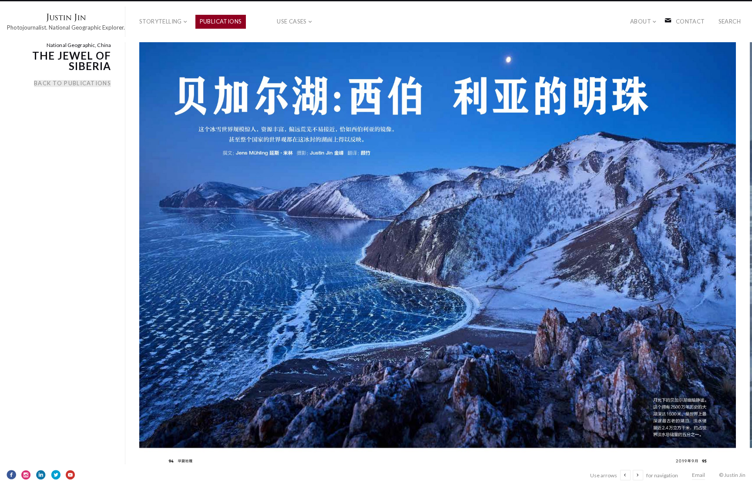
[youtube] (70, 474)
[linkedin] (41, 474)
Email (698, 475)
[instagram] (26, 474)
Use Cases (292, 21)
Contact (690, 21)
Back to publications (72, 83)
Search (729, 21)
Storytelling (160, 21)
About (640, 21)
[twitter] (55, 474)
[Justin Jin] (66, 17)
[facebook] (11, 474)
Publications (221, 21)
